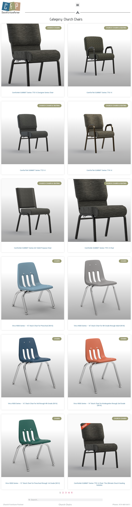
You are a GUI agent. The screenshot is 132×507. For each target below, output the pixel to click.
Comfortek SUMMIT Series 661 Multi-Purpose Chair (32, 248)
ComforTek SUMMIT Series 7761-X (99, 93)
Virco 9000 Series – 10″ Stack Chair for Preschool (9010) (32, 326)
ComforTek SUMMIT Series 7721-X (33, 170)
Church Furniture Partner (13, 505)
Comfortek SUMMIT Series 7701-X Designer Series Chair (32, 93)
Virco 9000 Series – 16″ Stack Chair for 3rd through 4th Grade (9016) (32, 403)
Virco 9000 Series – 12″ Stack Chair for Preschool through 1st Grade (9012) (32, 483)
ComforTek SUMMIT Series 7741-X (99, 170)
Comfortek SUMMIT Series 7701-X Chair (99, 248)
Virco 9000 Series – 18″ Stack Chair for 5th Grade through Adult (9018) (99, 326)
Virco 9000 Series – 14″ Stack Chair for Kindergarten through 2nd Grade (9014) (99, 405)
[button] (78, 5)
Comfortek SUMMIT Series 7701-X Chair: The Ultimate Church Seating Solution (99, 484)
